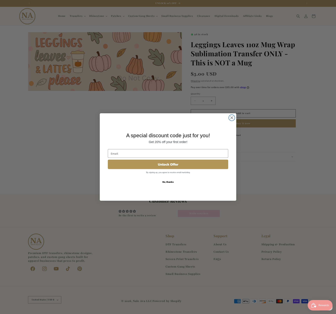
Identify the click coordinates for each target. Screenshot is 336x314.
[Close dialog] (232, 118)
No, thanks (168, 182)
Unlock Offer (168, 164)
